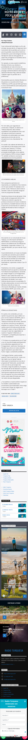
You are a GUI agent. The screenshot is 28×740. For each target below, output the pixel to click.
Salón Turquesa (7, 487)
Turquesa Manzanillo (8, 480)
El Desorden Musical (7, 505)
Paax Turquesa (7, 482)
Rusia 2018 (5, 396)
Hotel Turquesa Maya (8, 491)
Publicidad (5, 495)
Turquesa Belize (7, 478)
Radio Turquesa (15, 22)
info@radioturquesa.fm (10, 679)
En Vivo (25, 2)
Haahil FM (5, 474)
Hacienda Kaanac (7, 489)
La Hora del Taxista (7, 510)
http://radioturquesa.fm (10, 673)
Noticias (14, 10)
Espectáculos (15, 393)
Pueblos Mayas (6, 515)
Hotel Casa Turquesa (8, 493)
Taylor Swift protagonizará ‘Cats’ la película (13, 630)
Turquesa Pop (6, 476)
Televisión (13, 396)
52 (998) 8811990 (8, 676)
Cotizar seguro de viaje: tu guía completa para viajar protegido (13, 539)
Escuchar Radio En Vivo (7, 664)
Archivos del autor (14, 411)
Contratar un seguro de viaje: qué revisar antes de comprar (13, 562)
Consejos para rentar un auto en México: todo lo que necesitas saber (14, 585)
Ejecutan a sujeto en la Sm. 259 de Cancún (14, 612)
